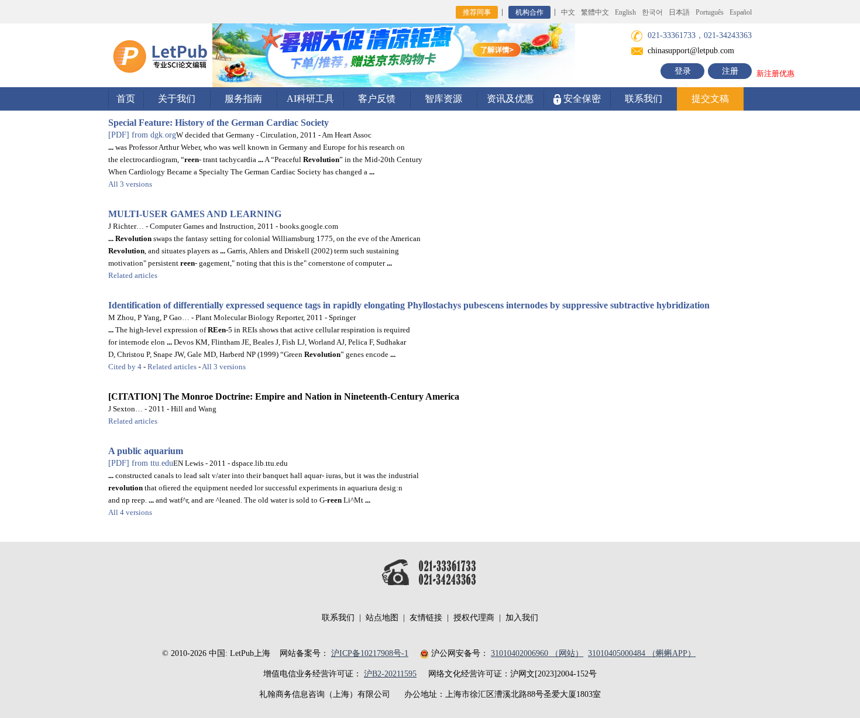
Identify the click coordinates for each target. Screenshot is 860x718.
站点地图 (382, 617)
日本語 (679, 12)
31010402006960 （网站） (537, 653)
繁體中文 (595, 12)
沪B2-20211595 (390, 673)
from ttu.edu (140, 463)
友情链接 (426, 617)
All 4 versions (130, 512)
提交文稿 (710, 99)
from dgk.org (142, 134)
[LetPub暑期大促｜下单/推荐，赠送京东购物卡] (393, 54)
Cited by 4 (125, 366)
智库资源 (443, 99)
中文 (568, 12)
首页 (125, 99)
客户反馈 (376, 99)
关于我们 (176, 99)
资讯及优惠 (510, 99)
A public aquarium (145, 450)
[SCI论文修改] (160, 54)
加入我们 (521, 617)
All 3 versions (130, 184)
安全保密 (581, 99)
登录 (683, 71)
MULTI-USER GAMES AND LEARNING (194, 213)
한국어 (652, 12)
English (625, 12)
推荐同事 (477, 12)
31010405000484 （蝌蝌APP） (642, 653)
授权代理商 (473, 617)
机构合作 (529, 12)
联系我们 (643, 99)
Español (741, 12)
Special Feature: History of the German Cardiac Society (218, 122)
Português (710, 12)
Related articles (132, 275)
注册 (730, 71)
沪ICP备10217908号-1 (369, 653)
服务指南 (243, 99)
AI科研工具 (310, 99)
